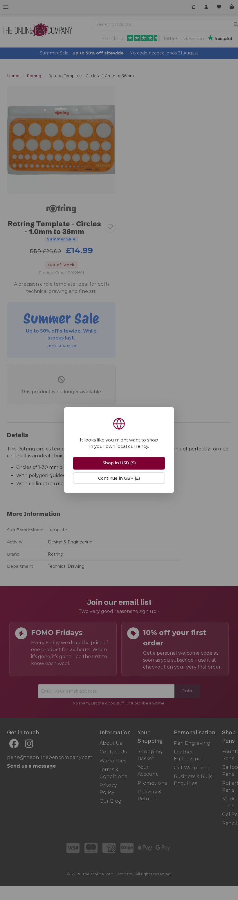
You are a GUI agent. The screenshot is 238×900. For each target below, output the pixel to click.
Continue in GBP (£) (119, 478)
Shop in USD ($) (119, 462)
